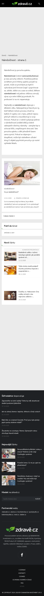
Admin (22, 586)
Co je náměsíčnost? (11, 192)
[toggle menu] (3, 4)
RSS (22, 583)
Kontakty (22, 573)
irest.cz (16, 515)
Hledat (37, 499)
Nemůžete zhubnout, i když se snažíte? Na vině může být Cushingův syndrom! (28, 478)
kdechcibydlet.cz (7, 515)
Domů (4, 55)
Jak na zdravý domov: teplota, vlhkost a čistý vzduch (21, 411)
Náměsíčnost (12, 55)
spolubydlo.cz (34, 512)
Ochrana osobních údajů (22, 580)
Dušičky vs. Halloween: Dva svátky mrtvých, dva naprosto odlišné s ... (29, 294)
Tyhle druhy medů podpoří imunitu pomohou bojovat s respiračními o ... (28, 268)
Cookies (22, 576)
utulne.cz (14, 512)
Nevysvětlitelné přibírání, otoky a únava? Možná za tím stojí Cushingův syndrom (29, 451)
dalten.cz (23, 515)
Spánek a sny (9, 233)
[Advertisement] (22, 29)
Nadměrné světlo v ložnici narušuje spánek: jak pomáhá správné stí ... (29, 255)
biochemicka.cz (23, 512)
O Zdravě (22, 570)
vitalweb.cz (6, 512)
